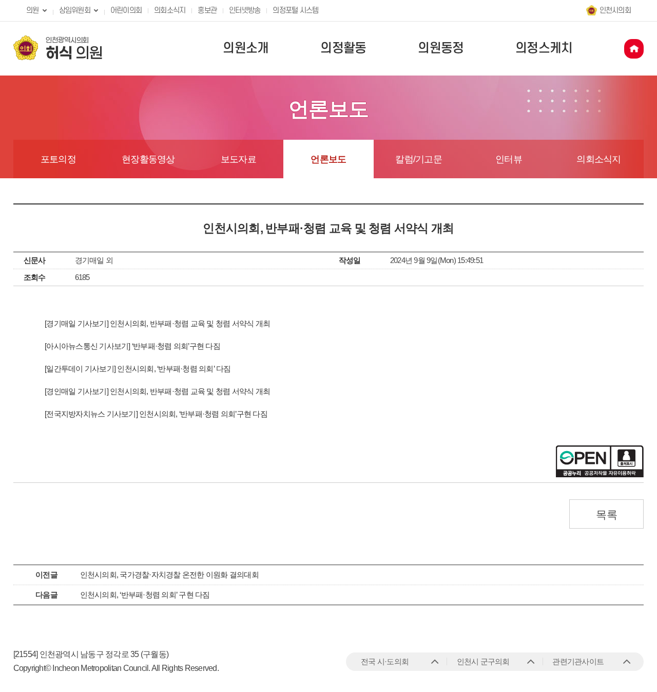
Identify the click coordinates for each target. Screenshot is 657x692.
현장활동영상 (148, 159)
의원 (32, 10)
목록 (606, 514)
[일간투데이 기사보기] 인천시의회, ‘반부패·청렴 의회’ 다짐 (138, 368)
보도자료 (238, 159)
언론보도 (328, 159)
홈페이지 (634, 49)
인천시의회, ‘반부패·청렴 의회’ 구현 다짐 (145, 594)
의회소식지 (169, 10)
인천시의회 (615, 10)
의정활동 (343, 48)
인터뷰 (508, 159)
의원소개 (245, 48)
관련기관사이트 (578, 661)
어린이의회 (126, 10)
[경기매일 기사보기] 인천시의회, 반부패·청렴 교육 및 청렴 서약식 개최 (157, 323)
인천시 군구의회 (483, 661)
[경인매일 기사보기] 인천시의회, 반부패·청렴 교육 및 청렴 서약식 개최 (157, 391)
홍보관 (207, 10)
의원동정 (440, 48)
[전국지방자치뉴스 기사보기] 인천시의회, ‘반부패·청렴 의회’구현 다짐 (156, 413)
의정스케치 (543, 48)
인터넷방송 (244, 10)
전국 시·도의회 (385, 661)
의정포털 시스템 (295, 10)
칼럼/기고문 (418, 159)
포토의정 (58, 159)
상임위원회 (74, 10)
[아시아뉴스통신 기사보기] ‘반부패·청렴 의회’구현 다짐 (132, 346)
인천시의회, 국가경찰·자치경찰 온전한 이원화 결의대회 (169, 574)
